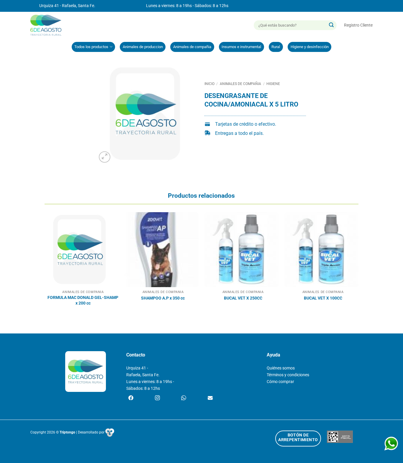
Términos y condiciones (288, 374)
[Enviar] (331, 25)
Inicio (209, 84)
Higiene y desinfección (310, 47)
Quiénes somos (281, 368)
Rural (275, 47)
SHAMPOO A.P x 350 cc (163, 298)
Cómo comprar (280, 381)
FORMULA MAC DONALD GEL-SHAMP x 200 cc (82, 300)
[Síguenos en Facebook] (131, 398)
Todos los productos (91, 47)
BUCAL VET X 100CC (323, 298)
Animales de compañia (192, 47)
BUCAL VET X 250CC (243, 298)
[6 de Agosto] (48, 25)
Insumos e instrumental (241, 47)
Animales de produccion (143, 47)
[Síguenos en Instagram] (157, 398)
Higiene (273, 84)
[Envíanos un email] (210, 398)
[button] (358, 25)
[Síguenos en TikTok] (184, 398)
